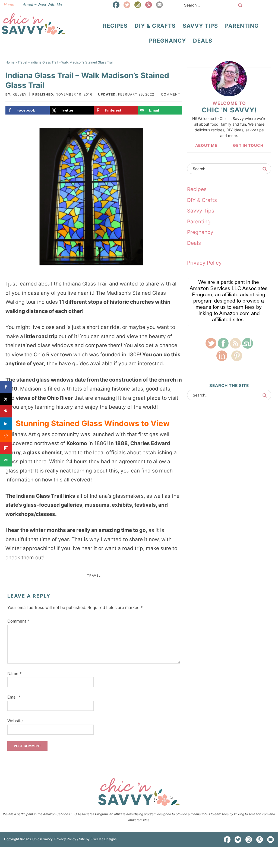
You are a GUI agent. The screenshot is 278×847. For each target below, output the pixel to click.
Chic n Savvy (33, 24)
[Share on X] (6, 399)
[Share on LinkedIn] (6, 423)
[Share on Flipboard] (6, 448)
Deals (194, 243)
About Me (206, 145)
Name (14, 673)
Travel (94, 575)
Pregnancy (200, 232)
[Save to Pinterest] (6, 411)
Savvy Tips (200, 211)
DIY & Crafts (202, 200)
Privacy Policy (204, 263)
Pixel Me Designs (103, 839)
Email (14, 697)
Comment (170, 94)
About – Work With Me (42, 4)
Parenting (199, 221)
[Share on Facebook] (6, 387)
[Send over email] (6, 460)
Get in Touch (248, 145)
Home (9, 4)
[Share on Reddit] (6, 436)
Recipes (197, 189)
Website (15, 720)
